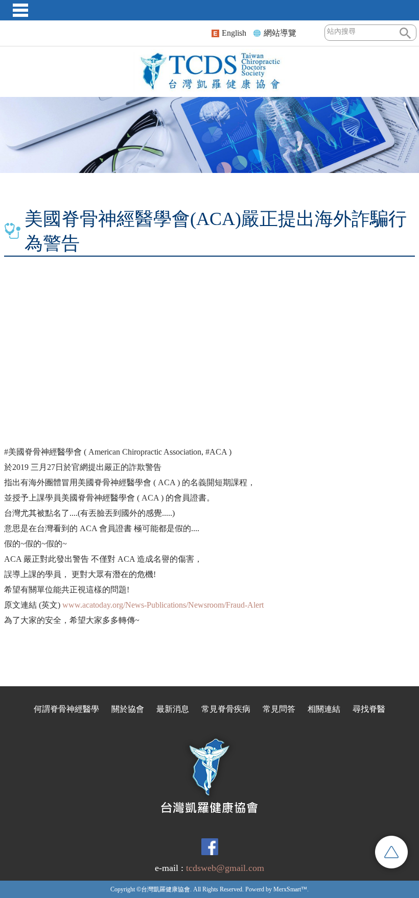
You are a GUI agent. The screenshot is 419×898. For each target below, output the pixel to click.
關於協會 (127, 709)
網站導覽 (280, 33)
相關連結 (324, 709)
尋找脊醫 (369, 709)
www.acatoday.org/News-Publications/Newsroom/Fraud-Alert (163, 605)
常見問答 (279, 709)
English (234, 33)
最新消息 (172, 709)
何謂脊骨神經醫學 (66, 709)
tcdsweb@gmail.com (225, 868)
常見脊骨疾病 (225, 709)
